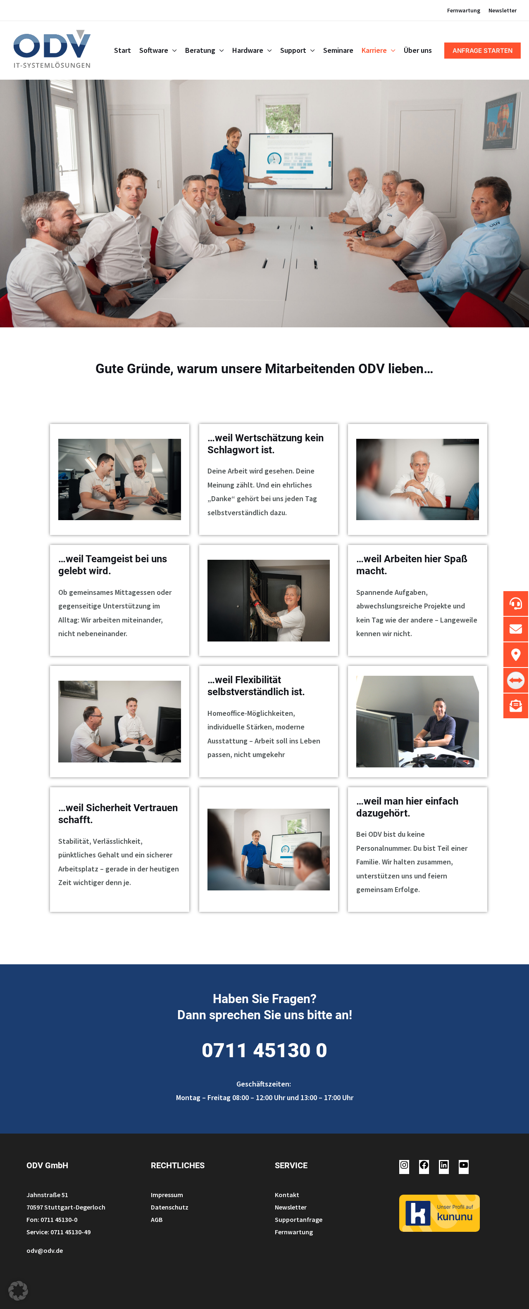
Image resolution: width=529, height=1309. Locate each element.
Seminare (338, 50)
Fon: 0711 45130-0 (51, 1219)
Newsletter (502, 10)
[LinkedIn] (444, 1167)
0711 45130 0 (264, 1050)
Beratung (200, 50)
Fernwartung (463, 10)
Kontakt (287, 1195)
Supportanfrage (298, 1219)
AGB (156, 1219)
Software (153, 50)
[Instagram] (404, 1167)
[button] (482, 51)
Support (293, 50)
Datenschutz (169, 1207)
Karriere (374, 50)
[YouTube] (464, 1167)
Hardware (247, 50)
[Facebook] (424, 1167)
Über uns (418, 50)
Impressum (167, 1195)
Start (122, 50)
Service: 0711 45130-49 (58, 1232)
